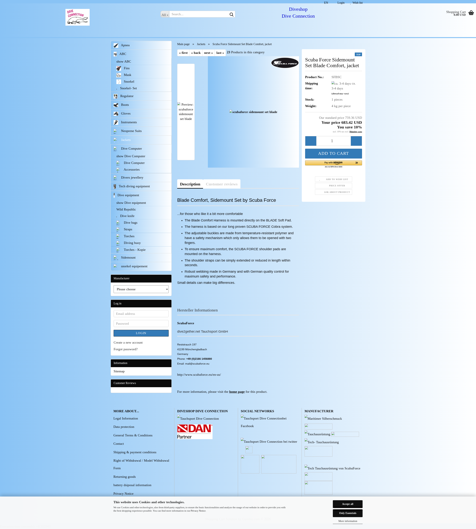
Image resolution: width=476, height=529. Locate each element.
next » (208, 53)
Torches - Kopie (134, 250)
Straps (127, 229)
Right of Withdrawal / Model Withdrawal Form (141, 464)
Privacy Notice (198, 510)
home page (237, 392)
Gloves (125, 113)
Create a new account (128, 342)
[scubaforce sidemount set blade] (253, 112)
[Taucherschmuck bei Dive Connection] (323, 418)
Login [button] (340, 2)
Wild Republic (126, 209)
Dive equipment (128, 195)
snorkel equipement (133, 266)
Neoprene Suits (131, 131)
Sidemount (128, 257)
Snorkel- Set (128, 88)
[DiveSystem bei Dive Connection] (322, 442)
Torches (128, 236)
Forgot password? (126, 349)
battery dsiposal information (132, 485)
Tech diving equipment (134, 186)
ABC (122, 54)
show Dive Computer (130, 156)
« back (196, 53)
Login (141, 333)
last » (220, 53)
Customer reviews (222, 184)
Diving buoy (132, 243)
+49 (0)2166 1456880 (199, 358)
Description (190, 184)
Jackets (125, 140)
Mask (127, 75)
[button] (324, 1)
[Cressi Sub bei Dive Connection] (317, 434)
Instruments (128, 122)
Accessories (131, 169)
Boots (124, 105)
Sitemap (119, 371)
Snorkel (128, 81)
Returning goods (124, 477)
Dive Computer (131, 148)
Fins (126, 68)
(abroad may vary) (340, 93)
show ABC (123, 61)
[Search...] (231, 14)
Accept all (347, 504)
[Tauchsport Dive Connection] (198, 418)
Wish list (357, 2)
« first (183, 53)
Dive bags (130, 222)
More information (347, 521)
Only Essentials (347, 513)
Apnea (125, 45)
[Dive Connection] (77, 17)
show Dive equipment (131, 203)
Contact (118, 443)
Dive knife (126, 216)
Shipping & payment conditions (134, 452)
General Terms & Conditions (132, 435)
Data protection (123, 427)
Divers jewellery (131, 177)
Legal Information (125, 418)
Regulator (126, 96)
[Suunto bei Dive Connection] (332, 468)
